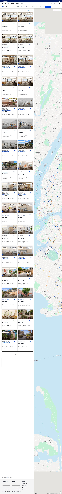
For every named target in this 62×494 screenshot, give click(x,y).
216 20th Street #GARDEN (22, 279)
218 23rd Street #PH (21, 172)
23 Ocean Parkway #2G (22, 194)
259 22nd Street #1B (21, 258)
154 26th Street (21, 299)
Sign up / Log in (58, 1)
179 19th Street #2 (5, 321)
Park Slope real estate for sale (17, 485)
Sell (8, 3)
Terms (61, 493)
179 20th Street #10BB (6, 46)
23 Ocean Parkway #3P (6, 67)
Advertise (53, 1)
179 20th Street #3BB (22, 67)
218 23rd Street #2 (5, 215)
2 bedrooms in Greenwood (7, 489)
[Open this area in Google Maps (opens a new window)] (36, 493)
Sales (2, 477)
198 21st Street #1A (21, 321)
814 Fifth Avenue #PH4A (22, 151)
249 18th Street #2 (5, 279)
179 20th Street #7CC (6, 88)
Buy (5, 3)
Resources (17, 3)
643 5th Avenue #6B (5, 130)
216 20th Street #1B (5, 299)
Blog (22, 3)
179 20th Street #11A (5, 24)
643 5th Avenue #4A (5, 151)
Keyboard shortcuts (49, 493)
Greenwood (5, 6)
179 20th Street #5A (21, 24)
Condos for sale (24, 483)
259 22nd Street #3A (21, 237)
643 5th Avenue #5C (21, 130)
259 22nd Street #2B (5, 258)
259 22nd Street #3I (21, 215)
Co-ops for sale (24, 485)
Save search (48, 6)
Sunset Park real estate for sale (17, 489)
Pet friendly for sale (25, 489)
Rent (2, 3)
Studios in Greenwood (6, 485)
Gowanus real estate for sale (17, 487)
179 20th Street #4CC (21, 88)
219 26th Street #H (21, 341)
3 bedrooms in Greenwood (7, 491)
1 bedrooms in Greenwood (7, 487)
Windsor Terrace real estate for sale (18, 491)
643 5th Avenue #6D (21, 109)
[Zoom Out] (60, 492)
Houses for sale (24, 487)
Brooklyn (5, 477)
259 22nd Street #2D (5, 237)
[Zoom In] (60, 491)
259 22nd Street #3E (5, 194)
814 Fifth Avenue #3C (5, 172)
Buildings (12, 3)
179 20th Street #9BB (22, 46)
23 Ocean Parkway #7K (6, 342)
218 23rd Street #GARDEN (6, 110)
